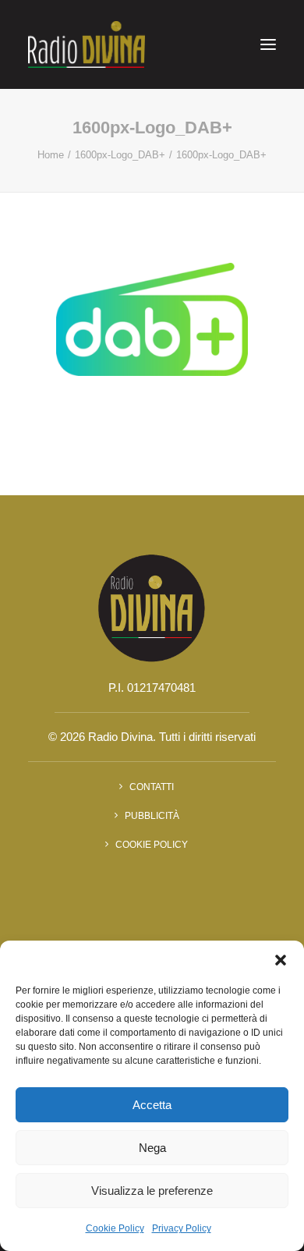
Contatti (151, 786)
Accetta (152, 1104)
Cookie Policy (115, 1228)
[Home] (152, 607)
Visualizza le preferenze (152, 1190)
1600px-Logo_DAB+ (120, 155)
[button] (280, 960)
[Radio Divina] (86, 44)
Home (50, 155)
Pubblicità (152, 815)
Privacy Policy (181, 1228)
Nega (152, 1147)
